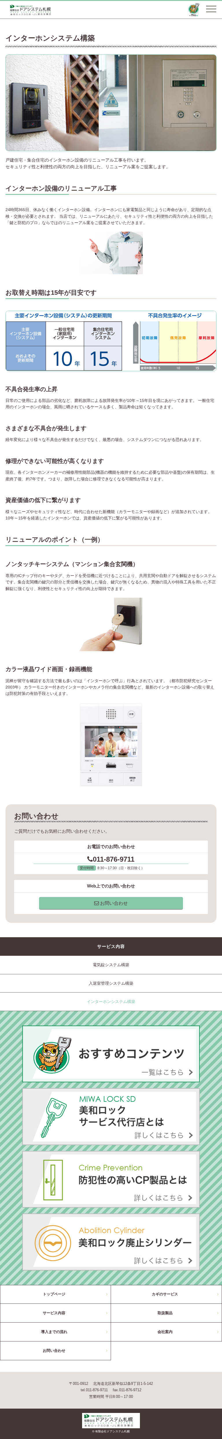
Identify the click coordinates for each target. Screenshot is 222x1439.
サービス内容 (54, 1313)
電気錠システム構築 (111, 964)
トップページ (54, 1294)
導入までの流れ (54, 1332)
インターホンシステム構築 (111, 1001)
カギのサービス (165, 1294)
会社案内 (165, 1332)
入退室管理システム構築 (111, 983)
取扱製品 (165, 1313)
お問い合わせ (113, 903)
